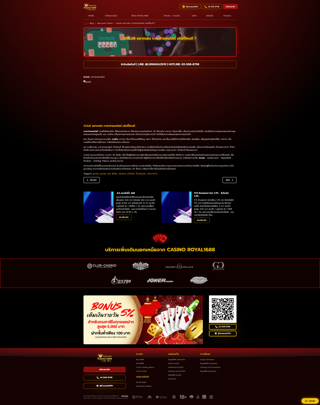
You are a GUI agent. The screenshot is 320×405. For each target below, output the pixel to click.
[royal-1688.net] (105, 358)
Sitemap (124, 396)
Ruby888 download (208, 371)
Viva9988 (140, 363)
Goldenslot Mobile (143, 386)
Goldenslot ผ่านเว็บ (175, 367)
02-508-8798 (190, 64)
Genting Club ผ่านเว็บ (176, 371)
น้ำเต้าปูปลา (141, 173)
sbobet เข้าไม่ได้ (126, 173)
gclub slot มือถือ (108, 173)
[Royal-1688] (98, 7)
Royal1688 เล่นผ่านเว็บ (176, 359)
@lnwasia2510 (155, 64)
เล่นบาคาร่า (153, 173)
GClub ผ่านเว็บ (173, 363)
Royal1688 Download (208, 363)
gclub (96, 173)
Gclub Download (207, 359)
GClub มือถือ (141, 382)
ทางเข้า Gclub (141, 371)
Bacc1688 (140, 359)
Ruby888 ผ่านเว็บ (175, 375)
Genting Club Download (210, 367)
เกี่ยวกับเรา (172, 379)
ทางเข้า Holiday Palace (145, 367)
